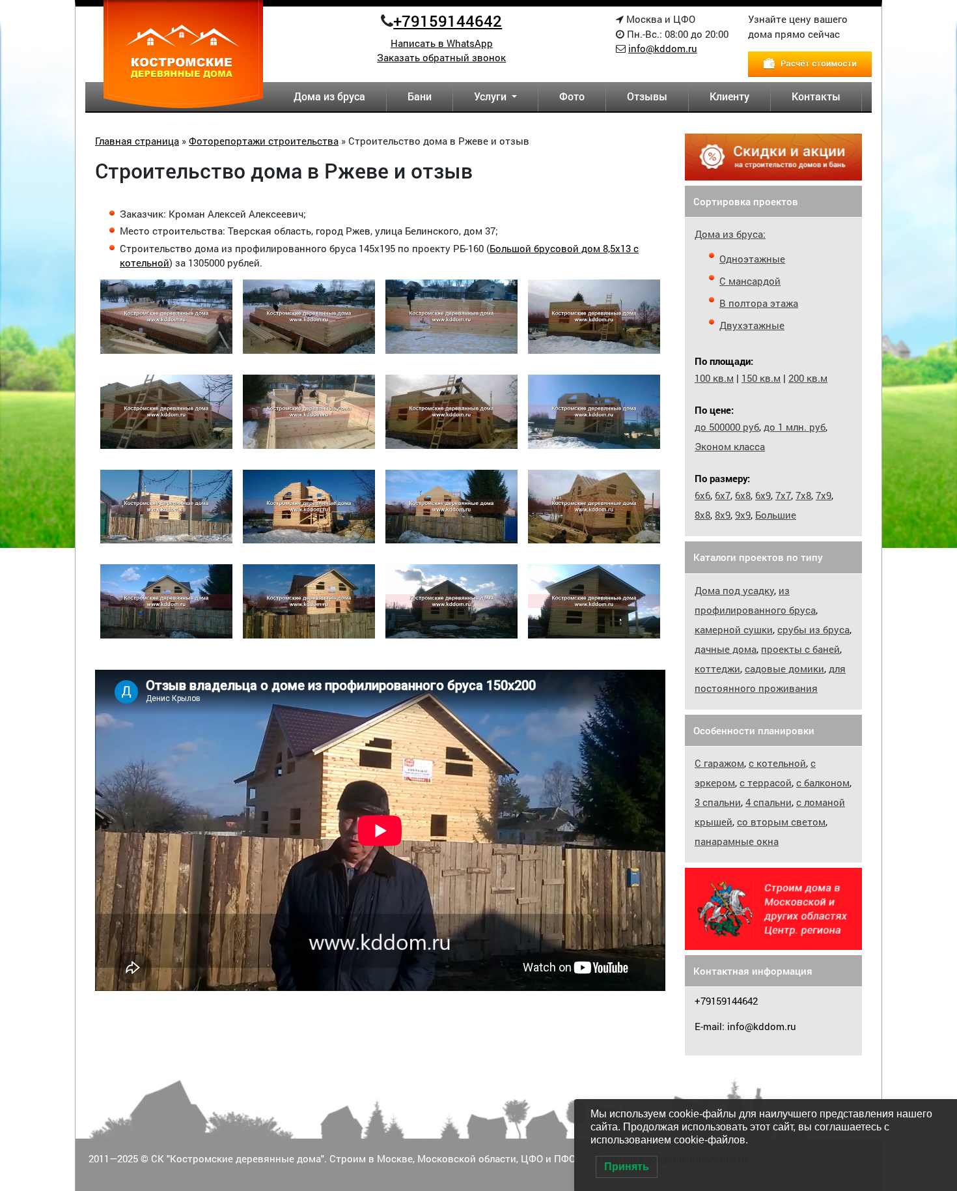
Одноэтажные (752, 258)
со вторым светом (781, 821)
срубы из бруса (813, 629)
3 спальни (718, 802)
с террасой (766, 782)
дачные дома (725, 648)
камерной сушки (734, 629)
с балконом (823, 782)
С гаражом (719, 762)
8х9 (722, 514)
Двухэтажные (751, 325)
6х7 (722, 495)
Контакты (816, 96)
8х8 (702, 514)
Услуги (491, 96)
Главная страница (137, 140)
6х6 (702, 495)
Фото (572, 96)
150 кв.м (761, 377)
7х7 (783, 495)
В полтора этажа (758, 302)
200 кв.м (807, 377)
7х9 (823, 495)
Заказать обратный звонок (441, 57)
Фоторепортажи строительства (264, 140)
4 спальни (768, 802)
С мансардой (750, 280)
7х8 (803, 495)
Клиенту (729, 96)
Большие (775, 514)
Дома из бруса (329, 96)
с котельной (777, 762)
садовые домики (784, 668)
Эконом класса (730, 446)
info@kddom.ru (662, 48)
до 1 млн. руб (794, 426)
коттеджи (717, 668)
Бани (420, 96)
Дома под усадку (734, 590)
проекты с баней (800, 648)
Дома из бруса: (730, 233)
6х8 (743, 495)
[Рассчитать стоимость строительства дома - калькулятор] (810, 62)
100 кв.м (714, 377)
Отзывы (647, 96)
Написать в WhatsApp (442, 43)
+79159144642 (447, 20)
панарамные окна (737, 841)
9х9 (743, 514)
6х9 (763, 495)
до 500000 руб (727, 426)
